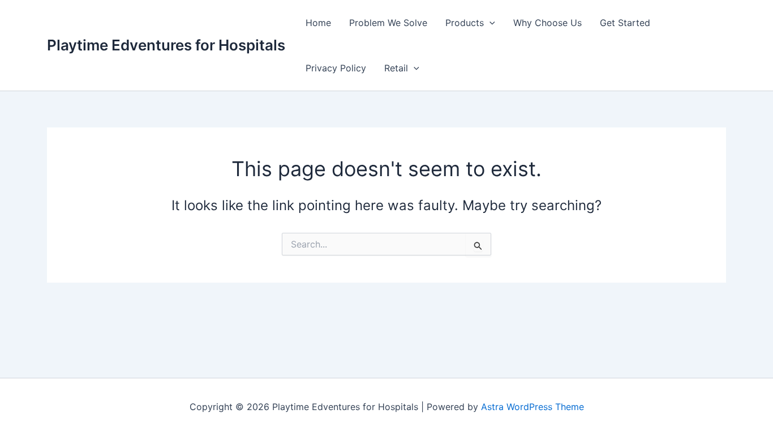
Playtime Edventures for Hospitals (166, 45)
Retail (396, 68)
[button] (489, 22)
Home (318, 22)
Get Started (625, 22)
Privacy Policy (336, 68)
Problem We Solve (388, 22)
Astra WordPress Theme (532, 406)
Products (464, 22)
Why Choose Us (547, 22)
